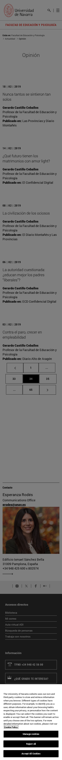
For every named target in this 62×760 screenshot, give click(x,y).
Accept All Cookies (31, 753)
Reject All (31, 743)
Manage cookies (31, 733)
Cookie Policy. (11, 727)
